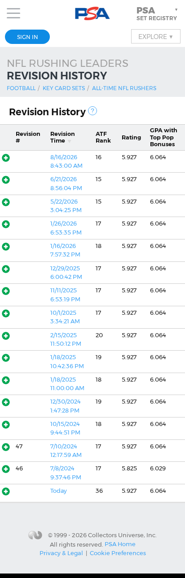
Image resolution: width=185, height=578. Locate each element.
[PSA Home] (92, 13)
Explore (155, 36)
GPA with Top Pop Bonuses (163, 137)
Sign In (27, 37)
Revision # (28, 137)
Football (21, 88)
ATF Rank (103, 137)
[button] (158, 13)
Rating (131, 137)
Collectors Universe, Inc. (122, 535)
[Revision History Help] (92, 111)
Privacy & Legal (61, 552)
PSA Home (120, 544)
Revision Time (62, 137)
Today (58, 490)
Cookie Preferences (118, 552)
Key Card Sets (64, 88)
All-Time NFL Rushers (124, 88)
